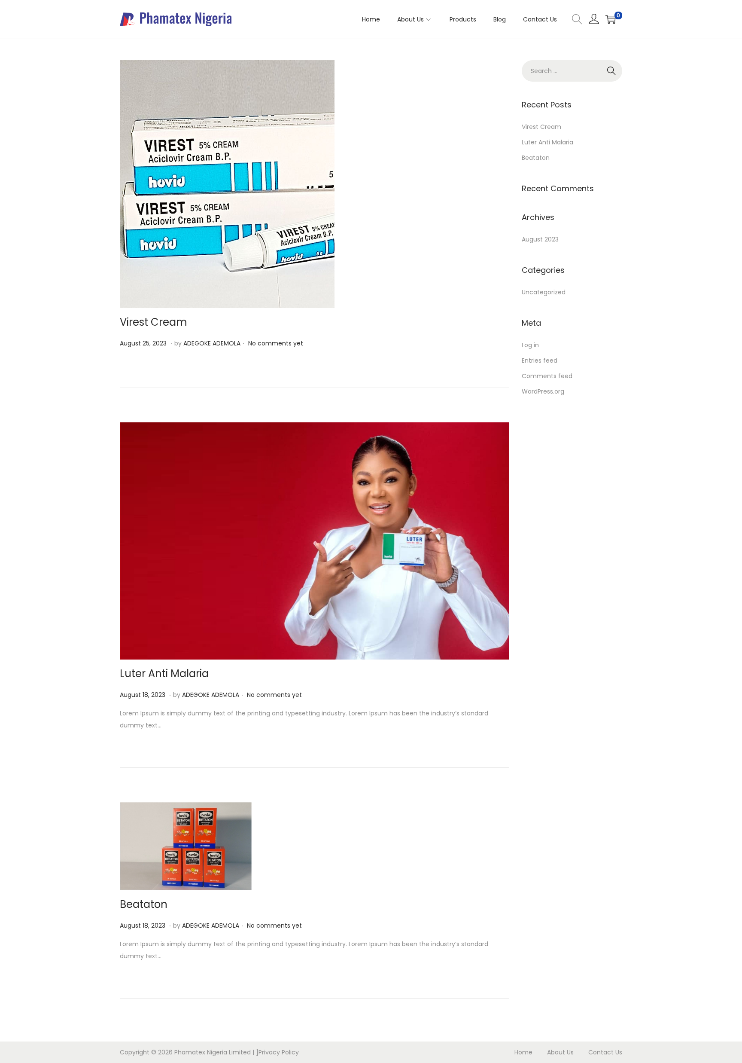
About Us (560, 1052)
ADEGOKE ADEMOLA (211, 343)
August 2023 (540, 239)
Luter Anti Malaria (164, 673)
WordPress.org (543, 391)
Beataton (143, 904)
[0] (610, 19)
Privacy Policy (278, 1052)
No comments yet (275, 343)
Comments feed (547, 376)
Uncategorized (544, 292)
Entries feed (539, 360)
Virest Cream (153, 322)
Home (523, 1052)
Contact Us (605, 1052)
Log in (530, 345)
